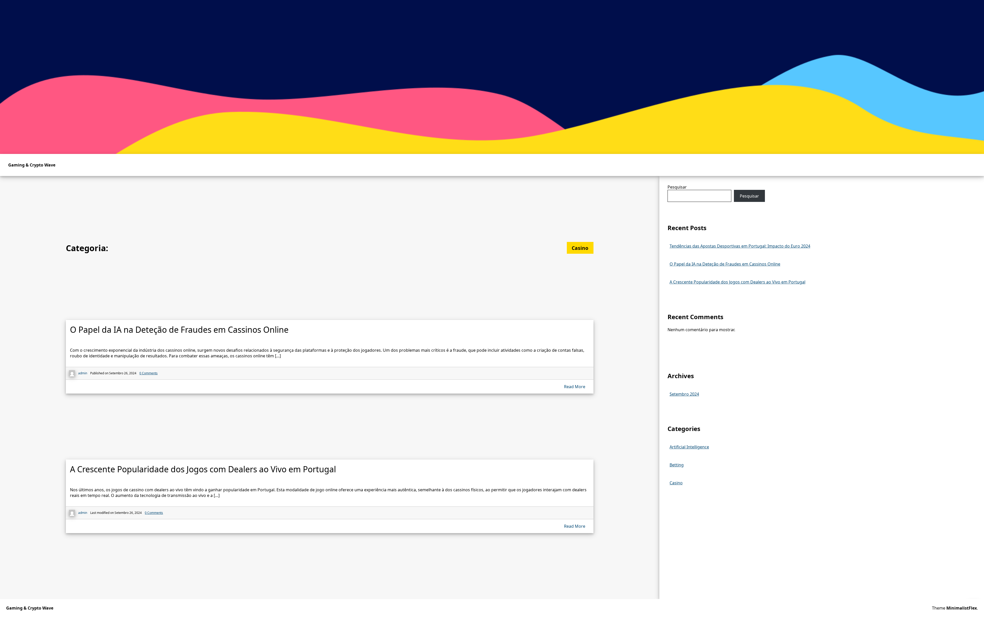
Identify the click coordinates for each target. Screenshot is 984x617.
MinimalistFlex (961, 608)
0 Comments (148, 373)
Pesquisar (677, 187)
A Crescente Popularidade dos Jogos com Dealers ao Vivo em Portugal (737, 282)
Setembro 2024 (684, 394)
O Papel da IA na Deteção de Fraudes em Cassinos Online (725, 264)
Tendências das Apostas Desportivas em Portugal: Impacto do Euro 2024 (740, 246)
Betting (677, 465)
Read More (574, 386)
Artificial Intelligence (689, 447)
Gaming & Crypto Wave (31, 165)
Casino (676, 483)
